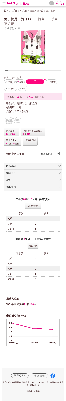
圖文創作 (50, 10)
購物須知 (11, 187)
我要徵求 (33, 206)
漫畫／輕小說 (36, 10)
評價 (10, 82)
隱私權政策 (35, 384)
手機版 (37, 390)
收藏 (20, 82)
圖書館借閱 (30, 139)
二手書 (14, 10)
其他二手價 (11, 139)
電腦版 (29, 390)
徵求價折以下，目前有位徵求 (33, 239)
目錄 (8, 180)
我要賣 (53, 82)
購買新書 (10, 130)
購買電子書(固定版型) (33, 130)
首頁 (6, 10)
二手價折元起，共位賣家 (33, 199)
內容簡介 (11, 173)
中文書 (23, 10)
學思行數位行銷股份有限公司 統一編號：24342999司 (26, 382)
